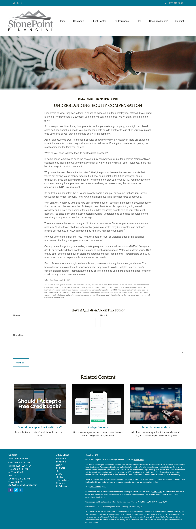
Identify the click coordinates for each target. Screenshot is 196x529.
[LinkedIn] (18, 3)
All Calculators (62, 486)
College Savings (98, 427)
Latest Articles (62, 479)
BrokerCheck (139, 459)
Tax (57, 470)
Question (18, 335)
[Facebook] (21, 3)
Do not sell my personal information (145, 482)
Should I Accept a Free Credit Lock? (40, 427)
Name (16, 315)
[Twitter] (14, 3)
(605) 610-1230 (175, 2)
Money (59, 473)
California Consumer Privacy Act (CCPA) (162, 479)
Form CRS (94, 455)
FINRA (155, 491)
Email (103, 315)
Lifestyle (60, 476)
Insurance (60, 467)
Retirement (61, 458)
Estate (59, 464)
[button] (78, 21)
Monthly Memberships (156, 427)
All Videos (60, 483)
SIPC (160, 491)
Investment (61, 461)
